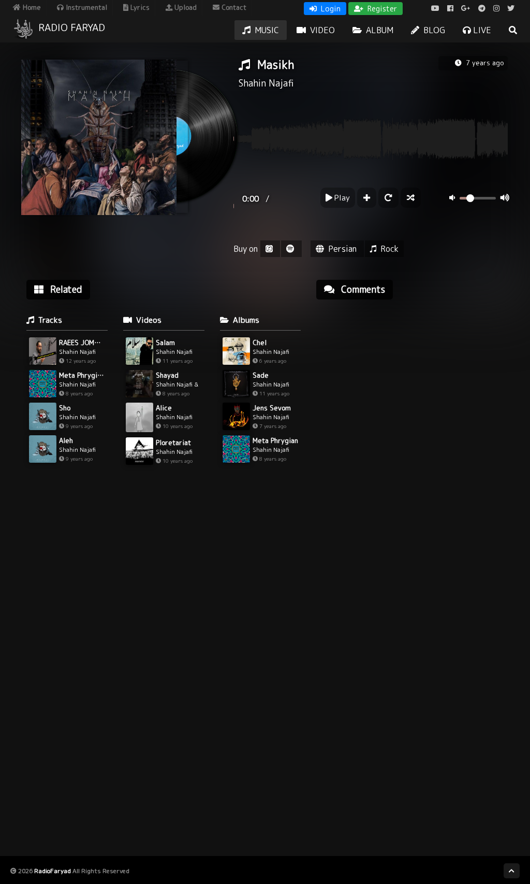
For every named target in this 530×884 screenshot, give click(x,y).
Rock (389, 248)
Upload (184, 7)
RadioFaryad (52, 870)
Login (330, 8)
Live (481, 30)
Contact (232, 7)
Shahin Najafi (266, 83)
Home (31, 7)
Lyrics (139, 7)
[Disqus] (412, 439)
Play (341, 197)
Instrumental (85, 7)
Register (381, 8)
